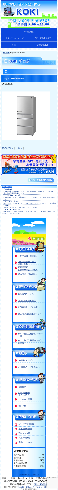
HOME (6, 52)
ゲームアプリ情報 (26, 424)
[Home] (29, 244)
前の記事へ (7, 148)
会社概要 (22, 387)
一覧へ (18, 148)
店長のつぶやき (25, 442)
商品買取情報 (24, 438)
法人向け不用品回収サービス (30, 274)
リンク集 (22, 406)
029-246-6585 (41, 484)
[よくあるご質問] (45, 211)
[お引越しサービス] (10, 207)
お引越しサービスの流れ (28, 367)
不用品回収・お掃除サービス (30, 256)
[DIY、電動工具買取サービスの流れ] (43, 203)
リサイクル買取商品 (27, 300)
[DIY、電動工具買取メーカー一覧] (15, 203)
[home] (29, 187)
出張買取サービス (26, 294)
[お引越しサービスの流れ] (28, 207)
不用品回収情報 (25, 429)
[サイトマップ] (14, 213)
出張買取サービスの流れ (28, 307)
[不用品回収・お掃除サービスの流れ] (40, 191)
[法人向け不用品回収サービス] (14, 193)
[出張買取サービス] (10, 197)
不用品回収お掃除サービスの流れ (28, 268)
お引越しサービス (26, 360)
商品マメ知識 (24, 433)
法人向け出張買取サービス (29, 314)
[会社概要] (6, 211)
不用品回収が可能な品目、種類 (27, 262)
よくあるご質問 (25, 399)
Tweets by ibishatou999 (29, 475)
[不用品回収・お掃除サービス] (14, 191)
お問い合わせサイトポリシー (25, 394)
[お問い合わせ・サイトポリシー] (24, 211)
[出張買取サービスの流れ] (28, 197)
